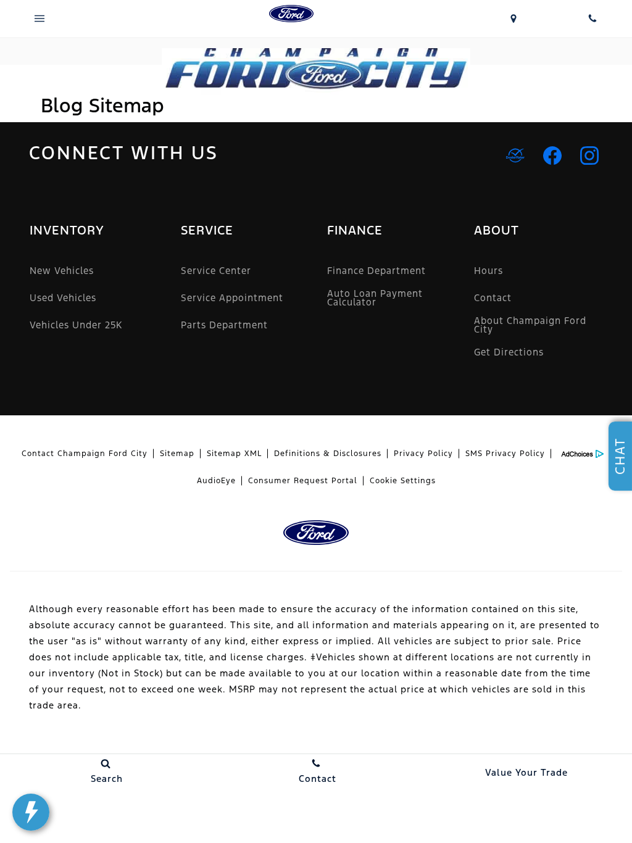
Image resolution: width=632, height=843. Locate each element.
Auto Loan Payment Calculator (375, 298)
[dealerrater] (515, 155)
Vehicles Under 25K (76, 325)
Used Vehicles (63, 298)
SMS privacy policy (505, 454)
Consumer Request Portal (302, 481)
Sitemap (177, 454)
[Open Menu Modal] (39, 18)
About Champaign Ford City (530, 325)
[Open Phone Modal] (592, 18)
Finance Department (376, 270)
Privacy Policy (423, 454)
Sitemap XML (234, 454)
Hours (488, 270)
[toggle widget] (30, 812)
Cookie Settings (403, 481)
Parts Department (224, 325)
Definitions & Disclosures (327, 454)
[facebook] (552, 155)
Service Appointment (232, 298)
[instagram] (589, 155)
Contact (493, 298)
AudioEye (216, 481)
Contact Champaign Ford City (85, 454)
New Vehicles (62, 270)
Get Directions (509, 352)
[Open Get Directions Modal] (513, 18)
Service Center (216, 270)
